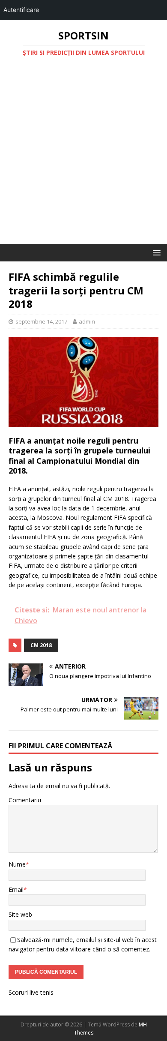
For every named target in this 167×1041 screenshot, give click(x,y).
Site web (20, 914)
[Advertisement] (83, 156)
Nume (17, 864)
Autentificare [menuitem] (21, 9)
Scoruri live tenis (31, 992)
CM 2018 (41, 645)
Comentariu (25, 800)
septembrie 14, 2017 (41, 321)
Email (16, 889)
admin (87, 321)
